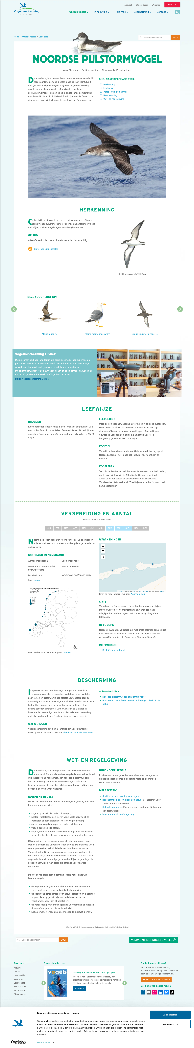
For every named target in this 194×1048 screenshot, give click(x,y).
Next (180, 309)
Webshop (156, 5)
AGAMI (75, 927)
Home (16, 36)
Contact (161, 12)
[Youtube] (149, 992)
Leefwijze (108, 88)
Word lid (80, 988)
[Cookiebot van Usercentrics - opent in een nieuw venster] (18, 1042)
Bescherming (141, 12)
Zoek (175, 37)
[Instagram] (154, 992)
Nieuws (17, 968)
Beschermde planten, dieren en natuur (122, 799)
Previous (14, 309)
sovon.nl (37, 580)
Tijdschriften (20, 986)
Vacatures (18, 979)
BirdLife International (113, 650)
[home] (26, 9)
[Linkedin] (160, 992)
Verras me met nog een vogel (152, 939)
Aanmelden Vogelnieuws (156, 979)
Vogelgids (43, 36)
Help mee (120, 12)
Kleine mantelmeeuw (96, 334)
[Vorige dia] (43, 992)
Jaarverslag (19, 983)
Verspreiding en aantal (115, 91)
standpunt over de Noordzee (78, 732)
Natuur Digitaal (123, 927)
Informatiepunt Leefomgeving (118, 814)
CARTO (162, 591)
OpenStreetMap (143, 591)
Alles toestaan (170, 1015)
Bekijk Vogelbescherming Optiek (32, 379)
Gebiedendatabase (112, 807)
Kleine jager (48, 334)
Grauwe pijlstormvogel (144, 334)
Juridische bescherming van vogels (120, 796)
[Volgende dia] (124, 992)
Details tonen (43, 1042)
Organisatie (19, 975)
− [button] (103, 550)
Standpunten (20, 994)
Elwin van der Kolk (101, 927)
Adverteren (19, 990)
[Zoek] (177, 12)
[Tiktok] (172, 992)
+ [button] (103, 546)
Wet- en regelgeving (113, 99)
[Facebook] (143, 992)
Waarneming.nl (138, 594)
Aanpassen (168, 1024)
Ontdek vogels (77, 12)
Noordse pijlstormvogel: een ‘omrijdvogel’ (124, 696)
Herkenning (109, 84)
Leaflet (120, 591)
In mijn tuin (100, 12)
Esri (134, 591)
